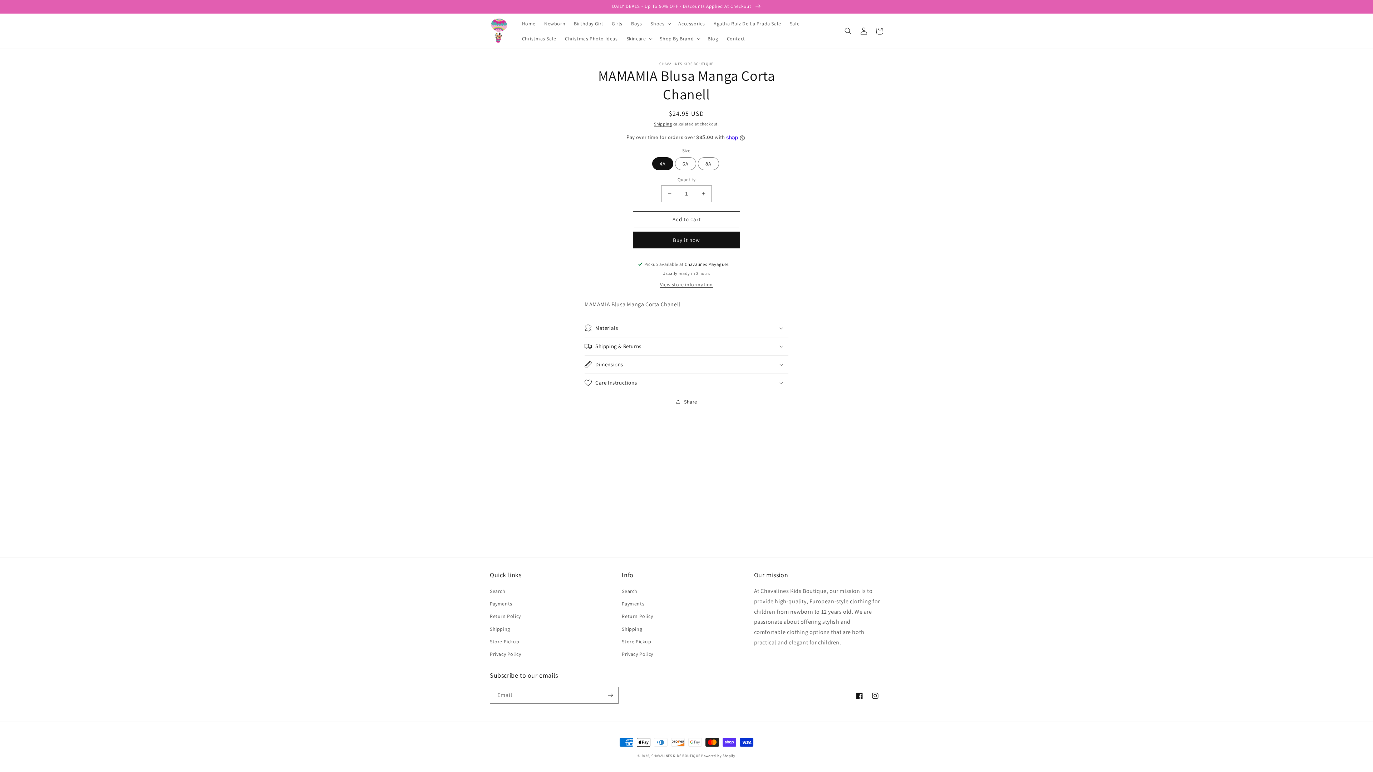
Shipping (663, 124)
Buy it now (686, 240)
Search (498, 591)
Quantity (686, 180)
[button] (660, 23)
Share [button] (690, 402)
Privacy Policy (505, 654)
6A (686, 163)
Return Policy (505, 616)
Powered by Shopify (718, 755)
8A (708, 163)
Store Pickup (504, 641)
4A (663, 163)
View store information (686, 284)
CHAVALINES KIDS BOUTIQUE (675, 755)
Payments (501, 603)
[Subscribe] (610, 695)
